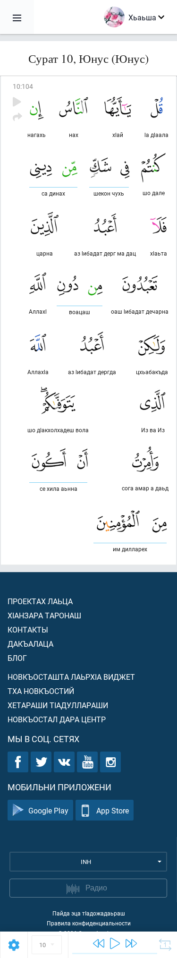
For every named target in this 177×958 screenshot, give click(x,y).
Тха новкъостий (41, 691)
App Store (112, 810)
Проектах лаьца (40, 601)
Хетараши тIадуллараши (58, 705)
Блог (17, 658)
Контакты (28, 629)
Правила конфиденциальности (89, 923)
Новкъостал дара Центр (57, 719)
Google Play (48, 810)
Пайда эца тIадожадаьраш (88, 913)
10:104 (23, 86)
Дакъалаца (30, 644)
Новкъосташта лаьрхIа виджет (71, 677)
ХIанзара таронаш (44, 615)
